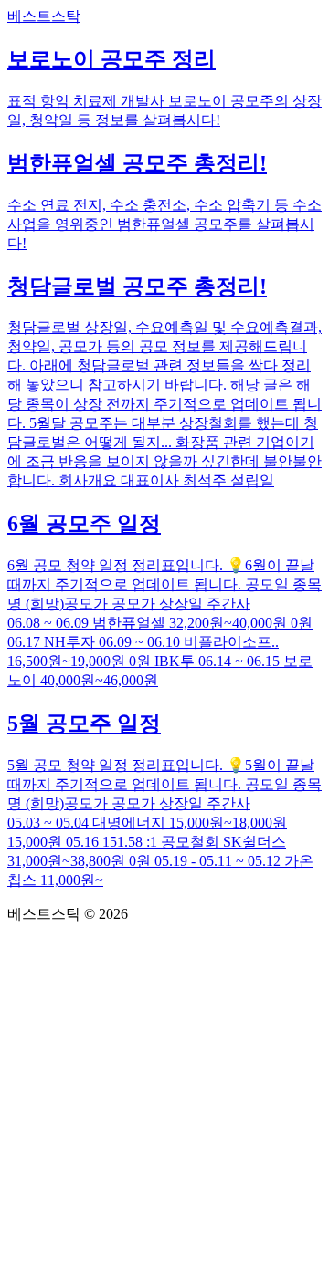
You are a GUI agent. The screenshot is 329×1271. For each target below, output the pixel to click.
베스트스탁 (43, 16)
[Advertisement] (164, 1097)
